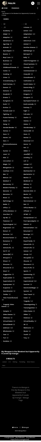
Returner (8, 234)
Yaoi (6, 334)
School (6, 244)
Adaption (7, 37)
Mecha (27, 178)
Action (27, 31)
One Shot (7, 214)
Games (27, 121)
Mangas (16, 8)
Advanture (8, 41)
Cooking (7, 74)
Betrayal (27, 54)
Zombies (7, 341)
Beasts (6, 54)
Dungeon (28, 97)
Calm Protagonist (31, 61)
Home (5, 8)
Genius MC (28, 131)
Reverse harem (9, 238)
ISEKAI (26, 151)
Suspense (7, 288)
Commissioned (30, 71)
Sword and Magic (30, 288)
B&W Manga (29, 51)
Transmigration (30, 308)
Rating (15, 362)
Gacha (27, 117)
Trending (22, 362)
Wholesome (8, 331)
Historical (28, 141)
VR (25, 324)
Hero (6, 141)
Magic (7, 164)
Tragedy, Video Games (7, 305)
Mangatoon (8, 168)
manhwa (8, 171)
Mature (7, 178)
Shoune (27, 261)
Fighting (7, 114)
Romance (7, 241)
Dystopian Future (31, 101)
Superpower (8, 284)
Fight (26, 111)
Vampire (7, 311)
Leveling (27, 158)
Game (6, 121)
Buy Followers (20, 437)
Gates (26, 124)
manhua (28, 168)
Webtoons (28, 328)
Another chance (30, 47)
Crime (6, 77)
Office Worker (29, 208)
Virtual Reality (29, 321)
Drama (6, 97)
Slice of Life (28, 268)
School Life (28, 244)
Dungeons (8, 101)
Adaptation (29, 34)
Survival (27, 284)
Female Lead (9, 111)
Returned (28, 231)
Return (6, 231)
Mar (5, 174)
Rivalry (27, 238)
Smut (6, 271)
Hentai (27, 137)
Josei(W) (27, 154)
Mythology (8, 201)
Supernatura (9, 281)
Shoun (6, 261)
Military (27, 184)
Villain (26, 314)
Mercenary (8, 184)
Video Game (29, 311)
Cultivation (28, 81)
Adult (26, 37)
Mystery (28, 198)
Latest (4, 362)
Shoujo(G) (28, 258)
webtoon (8, 328)
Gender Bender (10, 127)
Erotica (7, 107)
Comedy (28, 67)
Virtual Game (9, 321)
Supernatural (30, 281)
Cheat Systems (30, 64)
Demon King (28, 87)
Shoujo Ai (7, 258)
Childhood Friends (11, 67)
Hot (26, 148)
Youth (27, 334)
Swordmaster (9, 291)
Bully (26, 57)
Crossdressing (9, 81)
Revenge (28, 234)
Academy (7, 31)
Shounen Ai (8, 268)
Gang (6, 124)
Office (6, 208)
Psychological (9, 224)
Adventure (29, 41)
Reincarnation (30, 228)
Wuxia (27, 331)
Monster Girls (29, 191)
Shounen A (28, 264)
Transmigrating (30, 304)
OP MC (27, 214)
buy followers (30, 437)
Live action (8, 161)
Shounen (7, 264)
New (3, 365)
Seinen (27, 251)
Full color (28, 114)
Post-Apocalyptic (31, 221)
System (27, 291)
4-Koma (27, 27)
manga (27, 164)
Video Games (9, 314)
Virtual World (9, 324)
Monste (27, 188)
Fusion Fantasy (9, 117)
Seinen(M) (8, 254)
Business (7, 61)
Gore (6, 134)
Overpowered (30, 218)
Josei (6, 154)
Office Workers (9, 211)
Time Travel (28, 294)
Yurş (26, 338)
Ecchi (6, 104)
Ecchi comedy (29, 104)
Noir (26, 204)
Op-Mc (6, 218)
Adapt (6, 34)
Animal (27, 44)
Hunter (6, 151)
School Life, (8, 248)
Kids (5, 158)
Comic (6, 71)
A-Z (10, 362)
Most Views (31, 362)
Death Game (29, 84)
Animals (7, 47)
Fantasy (27, 107)
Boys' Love (8, 57)
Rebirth (27, 224)
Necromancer (29, 201)
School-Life (28, 248)
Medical (7, 181)
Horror (27, 144)
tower (26, 298)
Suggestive (8, 274)
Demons (7, 91)
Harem (7, 137)
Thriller (6, 294)
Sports (27, 271)
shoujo (27, 254)
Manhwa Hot (29, 171)
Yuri (5, 338)
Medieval (28, 181)
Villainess (7, 318)
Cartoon (7, 64)
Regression (8, 228)
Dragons (27, 94)
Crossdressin (29, 77)
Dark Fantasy (9, 84)
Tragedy (28, 301)
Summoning (29, 274)
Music (6, 198)
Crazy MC (28, 74)
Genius (6, 131)
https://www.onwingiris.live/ (20, 439)
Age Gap (7, 44)
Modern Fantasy (10, 188)
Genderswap (29, 127)
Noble (6, 204)
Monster (7, 191)
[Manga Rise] (9, 3)
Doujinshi (7, 94)
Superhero (28, 278)
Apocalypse (8, 51)
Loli (25, 161)
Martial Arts (28, 174)
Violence (27, 318)
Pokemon (7, 221)
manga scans (9, 437)
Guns (26, 134)
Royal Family (29, 241)
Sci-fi (6, 251)
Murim (27, 194)
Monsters (7, 194)
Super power (8, 278)
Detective (28, 91)
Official (27, 211)
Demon (7, 87)
